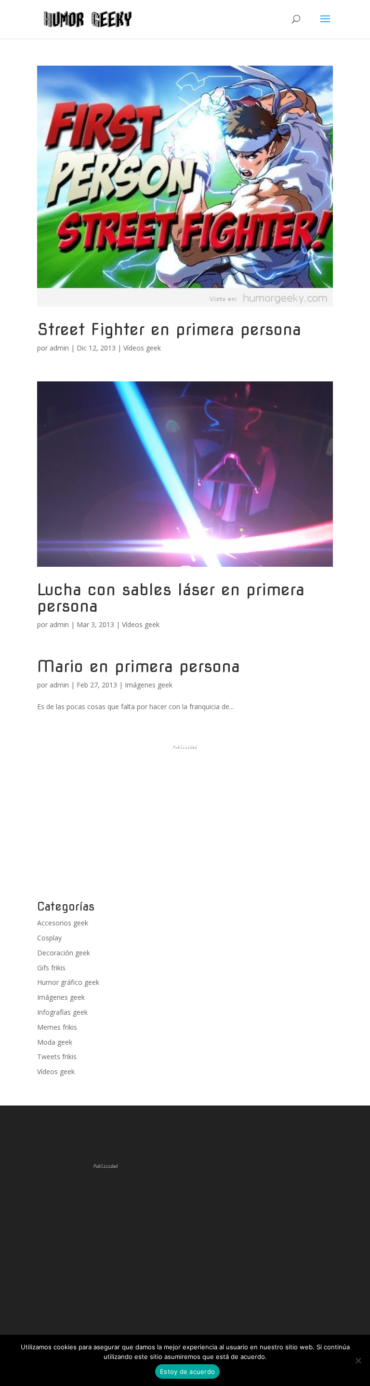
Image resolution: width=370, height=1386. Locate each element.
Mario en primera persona (138, 666)
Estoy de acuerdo (187, 1371)
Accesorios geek (62, 922)
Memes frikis (57, 1027)
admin (59, 347)
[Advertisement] (185, 822)
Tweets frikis (57, 1056)
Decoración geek (63, 952)
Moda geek (54, 1042)
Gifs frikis (51, 967)
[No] (358, 1360)
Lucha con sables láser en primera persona (170, 597)
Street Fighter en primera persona (169, 329)
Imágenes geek (148, 684)
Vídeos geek (142, 347)
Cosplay (49, 937)
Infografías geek (62, 1012)
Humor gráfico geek (68, 982)
